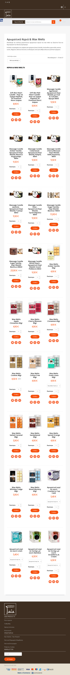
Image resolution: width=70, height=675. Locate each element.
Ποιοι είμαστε (8, 620)
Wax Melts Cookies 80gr (16, 374)
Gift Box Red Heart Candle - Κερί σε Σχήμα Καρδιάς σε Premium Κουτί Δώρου (35, 97)
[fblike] (1, 20)
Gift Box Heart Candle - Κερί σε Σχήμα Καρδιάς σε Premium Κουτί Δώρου (16, 96)
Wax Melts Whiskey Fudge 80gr (16, 489)
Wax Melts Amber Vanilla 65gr (54, 266)
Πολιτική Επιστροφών (10, 643)
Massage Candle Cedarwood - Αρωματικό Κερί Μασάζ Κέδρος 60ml (35, 153)
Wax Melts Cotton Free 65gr (35, 375)
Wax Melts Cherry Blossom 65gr (34, 321)
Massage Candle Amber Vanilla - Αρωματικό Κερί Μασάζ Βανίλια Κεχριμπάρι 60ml (16, 153)
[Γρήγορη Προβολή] (19, 120)
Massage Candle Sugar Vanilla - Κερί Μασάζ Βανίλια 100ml (54, 208)
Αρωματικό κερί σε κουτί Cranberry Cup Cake (54, 490)
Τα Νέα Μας (7, 623)
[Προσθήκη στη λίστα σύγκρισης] (16, 119)
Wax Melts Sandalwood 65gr (35, 435)
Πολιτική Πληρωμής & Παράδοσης (13, 640)
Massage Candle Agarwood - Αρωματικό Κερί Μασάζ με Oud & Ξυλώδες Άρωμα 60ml (54, 94)
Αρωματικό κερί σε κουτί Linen (16, 550)
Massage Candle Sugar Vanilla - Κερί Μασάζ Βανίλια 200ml (16, 264)
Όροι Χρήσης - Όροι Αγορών (12, 636)
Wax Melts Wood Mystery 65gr (35, 489)
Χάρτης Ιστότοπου (9, 627)
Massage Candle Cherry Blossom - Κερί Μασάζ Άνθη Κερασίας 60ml (54, 153)
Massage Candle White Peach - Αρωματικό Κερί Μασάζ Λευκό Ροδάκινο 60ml (35, 265)
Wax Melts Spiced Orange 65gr (54, 435)
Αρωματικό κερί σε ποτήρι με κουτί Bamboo (35, 551)
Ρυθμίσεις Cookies (9, 647)
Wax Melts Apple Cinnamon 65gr (16, 321)
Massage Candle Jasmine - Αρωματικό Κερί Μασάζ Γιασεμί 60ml (16, 209)
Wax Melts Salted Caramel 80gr (16, 435)
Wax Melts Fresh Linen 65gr (54, 375)
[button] (65, 7)
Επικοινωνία (7, 630)
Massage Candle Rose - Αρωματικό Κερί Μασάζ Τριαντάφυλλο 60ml (35, 210)
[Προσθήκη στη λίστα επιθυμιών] (12, 119)
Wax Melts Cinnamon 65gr (53, 320)
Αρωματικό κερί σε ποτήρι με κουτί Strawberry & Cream (54, 553)
